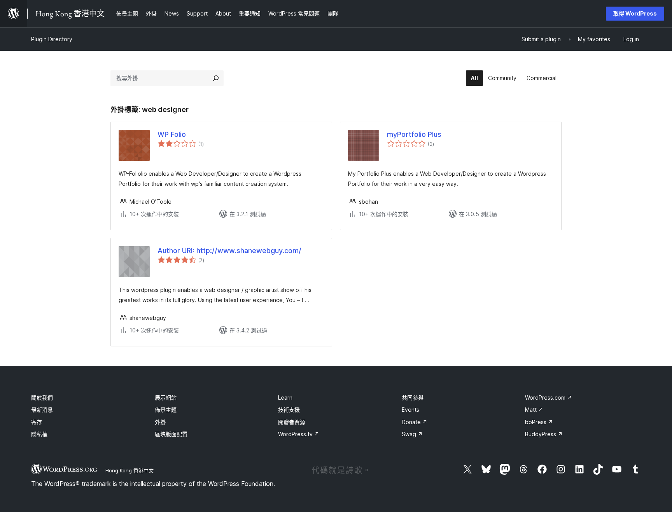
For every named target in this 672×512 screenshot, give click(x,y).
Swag (412, 434)
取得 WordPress (635, 13)
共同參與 (413, 397)
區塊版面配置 (171, 434)
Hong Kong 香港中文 (129, 470)
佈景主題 (166, 409)
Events (410, 409)
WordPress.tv (298, 434)
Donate (414, 422)
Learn (285, 397)
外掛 (160, 422)
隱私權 (39, 434)
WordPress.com (548, 397)
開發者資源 (291, 422)
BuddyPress (544, 434)
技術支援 (289, 409)
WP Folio (172, 134)
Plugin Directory (51, 39)
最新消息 (42, 409)
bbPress (539, 422)
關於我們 (42, 397)
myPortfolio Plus (414, 134)
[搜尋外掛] (216, 78)
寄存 (36, 422)
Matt (534, 409)
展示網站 (166, 397)
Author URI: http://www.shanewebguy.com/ (229, 250)
